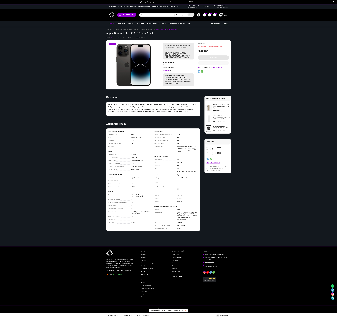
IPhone (136, 29)
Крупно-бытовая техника (147, 288)
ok (185, 310)
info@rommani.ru (213, 163)
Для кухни (143, 277)
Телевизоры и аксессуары (148, 263)
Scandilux (143, 260)
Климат (143, 280)
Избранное (121, 37)
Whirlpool (143, 254)
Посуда (143, 271)
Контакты (174, 268)
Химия (142, 296)
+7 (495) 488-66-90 (193, 5)
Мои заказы (175, 282)
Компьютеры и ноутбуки (147, 268)
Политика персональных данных (114, 270)
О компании (175, 254)
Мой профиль (175, 280)
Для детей (143, 294)
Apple (130, 29)
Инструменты (144, 274)
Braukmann (144, 291)
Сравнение (131, 37)
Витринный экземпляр (146, 29)
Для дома (143, 282)
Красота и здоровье (146, 285)
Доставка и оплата (177, 257)
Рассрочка (175, 260)
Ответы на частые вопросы (179, 265)
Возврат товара (176, 271)
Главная (108, 29)
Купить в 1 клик (213, 63)
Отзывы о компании (177, 263)
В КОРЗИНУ (213, 57)
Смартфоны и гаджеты (119, 29)
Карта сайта (128, 270)
